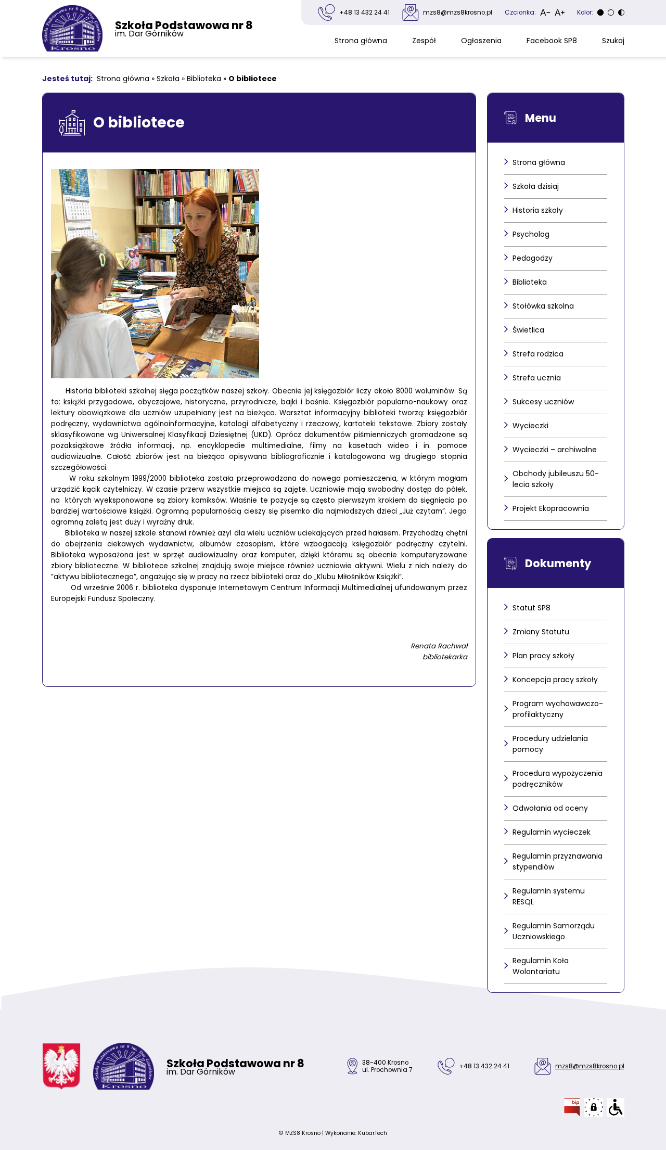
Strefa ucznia (537, 378)
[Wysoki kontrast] (621, 12)
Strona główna (361, 40)
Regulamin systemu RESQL (549, 896)
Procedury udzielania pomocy (550, 744)
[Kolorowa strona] (611, 12)
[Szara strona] (600, 12)
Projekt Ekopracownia (551, 508)
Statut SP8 (531, 608)
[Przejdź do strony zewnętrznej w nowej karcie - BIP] (572, 1107)
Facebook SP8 (552, 40)
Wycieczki (530, 425)
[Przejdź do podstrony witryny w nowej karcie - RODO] (593, 1107)
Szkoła (168, 78)
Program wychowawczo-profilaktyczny (558, 709)
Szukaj (613, 40)
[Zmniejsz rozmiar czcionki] (545, 12)
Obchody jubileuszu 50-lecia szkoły (556, 479)
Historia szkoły (538, 210)
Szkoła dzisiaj (536, 186)
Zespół (424, 40)
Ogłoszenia (481, 40)
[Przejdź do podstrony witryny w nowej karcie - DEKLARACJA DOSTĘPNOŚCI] (615, 1107)
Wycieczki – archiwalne (555, 449)
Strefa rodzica (538, 354)
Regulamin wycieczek (552, 832)
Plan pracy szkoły (543, 655)
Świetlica (528, 330)
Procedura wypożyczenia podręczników (558, 778)
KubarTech (372, 1133)
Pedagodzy (533, 258)
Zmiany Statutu (541, 632)
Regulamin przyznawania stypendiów (558, 861)
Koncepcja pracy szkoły (555, 679)
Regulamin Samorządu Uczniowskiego (554, 931)
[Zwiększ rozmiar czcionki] (560, 12)
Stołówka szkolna (543, 306)
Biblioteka (204, 78)
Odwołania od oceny (550, 808)
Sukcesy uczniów (543, 402)
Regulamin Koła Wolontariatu (541, 966)
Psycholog (531, 234)
